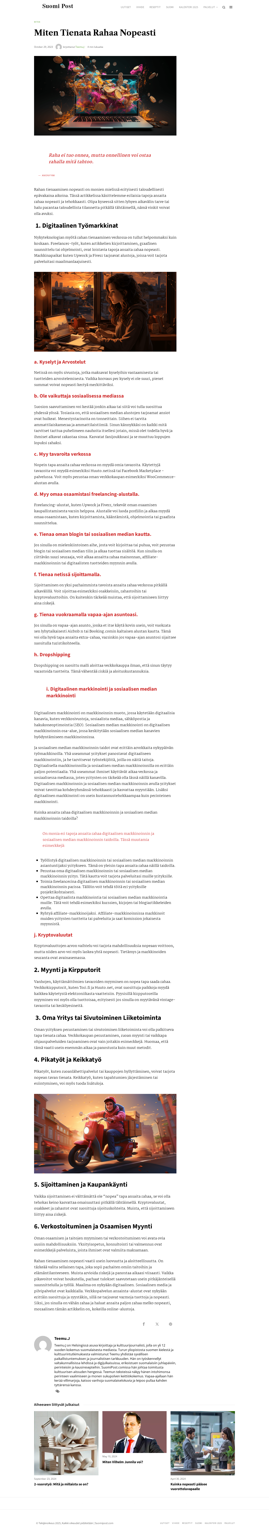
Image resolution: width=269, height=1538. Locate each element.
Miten (37, 22)
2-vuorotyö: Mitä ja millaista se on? (61, 1484)
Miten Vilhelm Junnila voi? (122, 1462)
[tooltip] (144, 1324)
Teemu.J (79, 47)
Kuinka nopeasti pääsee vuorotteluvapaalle (189, 1486)
